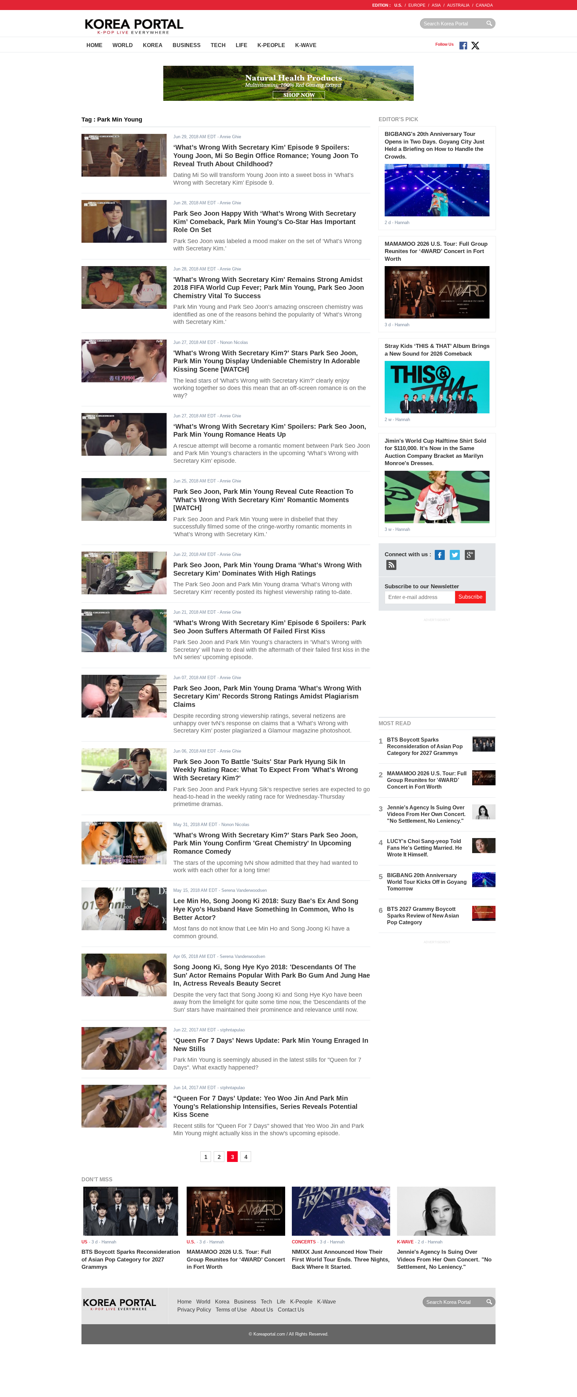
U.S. (398, 5)
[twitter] (454, 554)
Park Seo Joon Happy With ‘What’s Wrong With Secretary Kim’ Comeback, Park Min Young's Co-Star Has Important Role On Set (264, 221)
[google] (469, 554)
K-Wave (306, 45)
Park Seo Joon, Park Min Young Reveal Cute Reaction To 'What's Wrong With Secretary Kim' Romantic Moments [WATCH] (263, 500)
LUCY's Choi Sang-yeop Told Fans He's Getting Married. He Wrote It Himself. (424, 847)
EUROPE (416, 5)
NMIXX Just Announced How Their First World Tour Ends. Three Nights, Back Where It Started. (341, 1259)
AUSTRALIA (458, 5)
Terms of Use (231, 1310)
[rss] (391, 564)
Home (94, 45)
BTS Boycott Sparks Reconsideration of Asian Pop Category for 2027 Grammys (425, 746)
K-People (271, 45)
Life (241, 45)
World (123, 45)
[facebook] (439, 554)
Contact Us (291, 1310)
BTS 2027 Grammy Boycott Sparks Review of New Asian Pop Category (423, 915)
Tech (218, 45)
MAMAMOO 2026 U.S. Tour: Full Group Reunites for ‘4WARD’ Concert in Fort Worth (436, 251)
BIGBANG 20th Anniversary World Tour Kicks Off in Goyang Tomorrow (427, 881)
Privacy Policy (194, 1310)
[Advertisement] (437, 667)
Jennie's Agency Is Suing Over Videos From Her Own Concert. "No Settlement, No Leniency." (426, 814)
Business (187, 45)
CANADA (484, 5)
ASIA (436, 5)
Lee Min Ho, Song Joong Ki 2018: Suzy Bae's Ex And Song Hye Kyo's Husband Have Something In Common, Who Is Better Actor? (265, 909)
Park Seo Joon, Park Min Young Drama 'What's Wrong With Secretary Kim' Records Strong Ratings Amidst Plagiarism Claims (267, 696)
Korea (153, 45)
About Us (262, 1310)
